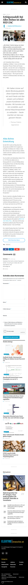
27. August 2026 (7, 362)
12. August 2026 (7, 438)
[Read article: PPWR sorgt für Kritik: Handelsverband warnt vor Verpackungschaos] (14, 446)
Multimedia (13, 564)
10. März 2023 (8, 28)
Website (5, 315)
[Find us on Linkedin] (2, 553)
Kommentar (6, 283)
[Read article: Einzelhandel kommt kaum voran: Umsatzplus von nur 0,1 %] (14, 370)
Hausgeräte (4, 567)
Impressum (3, 578)
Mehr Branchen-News (14, 240)
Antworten (6, 269)
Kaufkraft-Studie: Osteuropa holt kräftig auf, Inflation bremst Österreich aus (14, 358)
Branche (8, 14)
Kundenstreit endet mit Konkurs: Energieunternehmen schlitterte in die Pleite (15, 523)
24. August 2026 (7, 381)
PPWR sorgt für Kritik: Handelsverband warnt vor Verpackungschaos (10, 454)
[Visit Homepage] (14, 2)
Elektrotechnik (4, 564)
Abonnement (15, 574)
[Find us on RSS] (6, 553)
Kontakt (10, 575)
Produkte (21, 562)
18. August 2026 (7, 419)
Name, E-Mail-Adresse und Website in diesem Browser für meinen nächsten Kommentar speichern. (13, 324)
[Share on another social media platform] (22, 249)
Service (21, 564)
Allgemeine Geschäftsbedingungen (8, 577)
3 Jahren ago (12, 259)
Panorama (12, 567)
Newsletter (3, 575)
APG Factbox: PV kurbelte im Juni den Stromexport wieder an (15, 517)
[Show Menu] (2, 2)
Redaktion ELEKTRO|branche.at (14, 26)
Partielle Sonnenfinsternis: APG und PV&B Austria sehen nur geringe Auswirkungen (15, 506)
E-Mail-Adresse (7, 309)
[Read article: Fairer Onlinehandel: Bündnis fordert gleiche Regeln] (14, 427)
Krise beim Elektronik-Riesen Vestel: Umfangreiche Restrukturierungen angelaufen (13, 397)
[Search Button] (26, 2)
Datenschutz (21, 577)
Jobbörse (12, 562)
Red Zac (8, 244)
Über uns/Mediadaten (6, 574)
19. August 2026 (7, 401)
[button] (2, 582)
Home (4, 14)
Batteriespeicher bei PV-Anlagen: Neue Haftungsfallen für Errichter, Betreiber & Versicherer (10, 496)
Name (5, 302)
